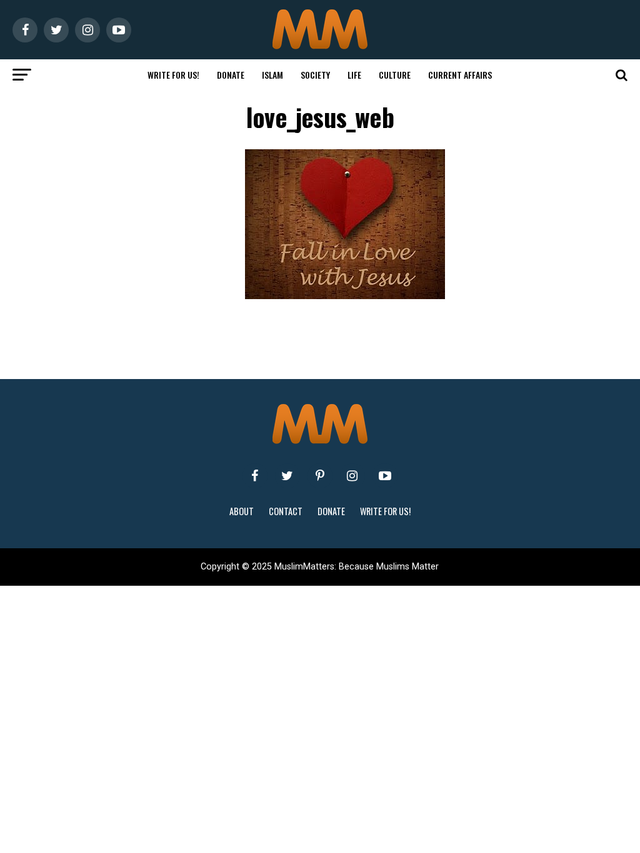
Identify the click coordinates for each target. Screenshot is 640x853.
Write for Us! (173, 74)
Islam (272, 74)
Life (354, 74)
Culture (395, 74)
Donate (230, 74)
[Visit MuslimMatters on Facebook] (255, 475)
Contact (285, 511)
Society (315, 74)
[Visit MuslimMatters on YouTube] (385, 475)
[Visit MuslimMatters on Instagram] (352, 475)
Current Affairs (460, 74)
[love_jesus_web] (345, 296)
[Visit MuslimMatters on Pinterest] (320, 475)
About (241, 511)
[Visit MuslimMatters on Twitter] (287, 475)
